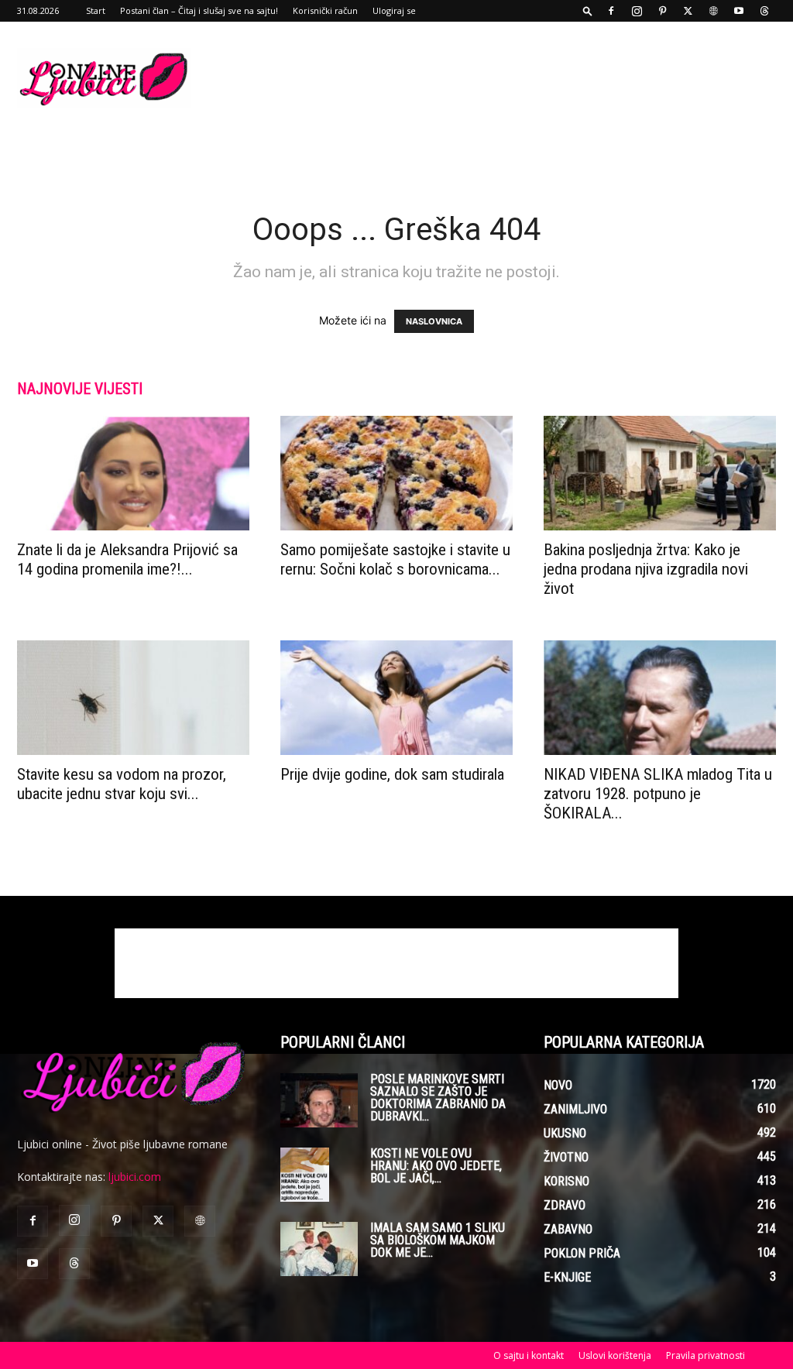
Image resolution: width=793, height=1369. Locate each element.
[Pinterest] (662, 11)
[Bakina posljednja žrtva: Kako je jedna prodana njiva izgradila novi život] (660, 473)
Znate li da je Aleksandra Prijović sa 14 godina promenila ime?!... (127, 559)
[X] (687, 11)
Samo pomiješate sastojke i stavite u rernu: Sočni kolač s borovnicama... (395, 559)
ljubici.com (134, 1176)
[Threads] (764, 11)
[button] (587, 10)
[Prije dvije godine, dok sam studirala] (396, 697)
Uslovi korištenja (614, 1355)
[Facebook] (611, 11)
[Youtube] (738, 11)
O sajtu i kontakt (528, 1355)
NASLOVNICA (434, 321)
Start (95, 10)
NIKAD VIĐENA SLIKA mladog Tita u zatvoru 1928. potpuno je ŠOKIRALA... (658, 793)
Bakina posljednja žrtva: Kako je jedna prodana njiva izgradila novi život (646, 569)
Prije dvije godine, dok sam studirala (392, 774)
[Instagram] (636, 11)
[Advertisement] (494, 78)
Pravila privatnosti (705, 1355)
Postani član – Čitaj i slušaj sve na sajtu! (199, 10)
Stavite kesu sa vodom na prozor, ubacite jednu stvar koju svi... (121, 784)
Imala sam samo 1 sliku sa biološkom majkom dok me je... (437, 1240)
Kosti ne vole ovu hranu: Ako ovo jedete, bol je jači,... (436, 1165)
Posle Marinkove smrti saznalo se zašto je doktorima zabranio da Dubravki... (438, 1098)
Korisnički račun (325, 10)
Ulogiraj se (394, 10)
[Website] (713, 11)
